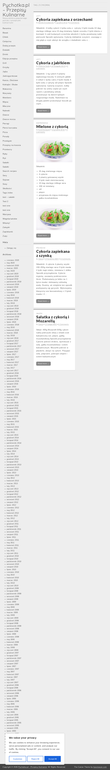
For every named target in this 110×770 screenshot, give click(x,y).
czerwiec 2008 (13, 637)
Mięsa (5, 102)
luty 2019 (11, 303)
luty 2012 (11, 518)
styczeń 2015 (12, 435)
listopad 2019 (12, 279)
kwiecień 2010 (13, 578)
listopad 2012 (12, 494)
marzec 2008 (12, 645)
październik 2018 (14, 314)
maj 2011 (10, 543)
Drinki (5, 54)
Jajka (5, 72)
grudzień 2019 (13, 276)
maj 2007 (11, 672)
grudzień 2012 (13, 492)
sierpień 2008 (12, 631)
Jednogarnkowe (10, 76)
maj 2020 (11, 263)
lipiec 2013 (11, 473)
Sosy (5, 184)
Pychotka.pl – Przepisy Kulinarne (16, 10)
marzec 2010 (12, 580)
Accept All (52, 759)
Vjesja (40, 259)
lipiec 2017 (11, 354)
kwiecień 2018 (13, 330)
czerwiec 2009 (13, 604)
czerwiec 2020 (13, 260)
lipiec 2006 (11, 699)
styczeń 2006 (12, 715)
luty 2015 (11, 432)
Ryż (4, 158)
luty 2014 (11, 454)
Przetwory (7, 149)
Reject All (35, 759)
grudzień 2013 (13, 459)
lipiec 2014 (11, 451)
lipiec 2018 (11, 322)
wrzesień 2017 (13, 349)
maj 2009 (11, 607)
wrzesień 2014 (13, 446)
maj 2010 (11, 575)
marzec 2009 (12, 612)
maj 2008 (11, 639)
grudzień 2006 (13, 685)
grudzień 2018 (13, 309)
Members (7, 98)
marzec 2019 (12, 301)
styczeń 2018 (12, 338)
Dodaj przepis (9, 46)
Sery (5, 175)
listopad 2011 (12, 526)
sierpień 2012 (12, 502)
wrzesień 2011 (13, 532)
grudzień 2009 (13, 588)
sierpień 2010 (12, 567)
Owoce (6, 115)
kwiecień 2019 (13, 298)
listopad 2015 (12, 408)
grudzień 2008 (13, 621)
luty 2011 (10, 551)
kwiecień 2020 (13, 266)
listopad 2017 (12, 344)
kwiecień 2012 (13, 513)
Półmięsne (40, 248)
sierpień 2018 (12, 319)
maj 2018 (11, 327)
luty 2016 (11, 400)
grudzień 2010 (13, 556)
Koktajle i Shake (10, 84)
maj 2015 (11, 424)
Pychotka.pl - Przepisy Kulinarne (32, 767)
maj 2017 (11, 360)
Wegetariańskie (10, 219)
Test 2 (5, 201)
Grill (5, 63)
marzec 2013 (12, 483)
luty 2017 (11, 368)
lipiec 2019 (11, 290)
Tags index (8, 193)
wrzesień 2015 (13, 414)
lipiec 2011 (11, 537)
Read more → (43, 47)
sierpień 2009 (12, 599)
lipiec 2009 (11, 602)
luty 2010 (11, 583)
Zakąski (6, 227)
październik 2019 (14, 282)
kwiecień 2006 (13, 707)
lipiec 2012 (11, 505)
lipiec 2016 (11, 387)
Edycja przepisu (10, 59)
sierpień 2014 (12, 449)
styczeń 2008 (12, 650)
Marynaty (7, 93)
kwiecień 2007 (13, 674)
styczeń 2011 (12, 553)
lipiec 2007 (11, 666)
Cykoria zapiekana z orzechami (64, 19)
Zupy (5, 236)
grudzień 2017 (13, 341)
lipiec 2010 (11, 569)
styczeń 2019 (12, 306)
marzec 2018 (12, 333)
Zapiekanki (8, 232)
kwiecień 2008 (13, 642)
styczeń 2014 (12, 457)
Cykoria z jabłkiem (53, 62)
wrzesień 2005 (13, 725)
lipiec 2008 (11, 634)
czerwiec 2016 (13, 389)
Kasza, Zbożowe (10, 80)
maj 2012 (11, 510)
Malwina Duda (44, 66)
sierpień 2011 (12, 535)
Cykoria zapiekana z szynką (53, 253)
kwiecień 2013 (13, 481)
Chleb (5, 37)
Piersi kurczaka (10, 128)
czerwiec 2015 (13, 422)
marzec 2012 (12, 516)
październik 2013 (14, 465)
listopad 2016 (12, 376)
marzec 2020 (12, 268)
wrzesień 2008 (13, 629)
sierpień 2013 (12, 470)
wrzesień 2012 (13, 500)
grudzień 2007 (13, 653)
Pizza (5, 132)
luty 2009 (11, 615)
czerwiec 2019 (13, 293)
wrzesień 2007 (13, 661)
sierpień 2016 (12, 384)
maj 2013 (11, 478)
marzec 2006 (12, 709)
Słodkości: (7, 188)
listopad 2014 (12, 440)
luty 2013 (11, 486)
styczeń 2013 (12, 489)
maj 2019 (11, 295)
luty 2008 (11, 647)
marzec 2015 (12, 430)
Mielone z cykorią (52, 126)
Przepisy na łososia (12, 145)
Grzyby (6, 67)
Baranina (7, 28)
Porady (6, 136)
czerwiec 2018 (13, 325)
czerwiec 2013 (13, 475)
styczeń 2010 (12, 586)
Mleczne (6, 106)
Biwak (5, 33)
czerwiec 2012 (13, 508)
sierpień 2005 (12, 728)
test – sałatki (9, 197)
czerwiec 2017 (13, 357)
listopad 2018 (12, 311)
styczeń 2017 (12, 371)
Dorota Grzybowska (46, 23)
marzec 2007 (12, 677)
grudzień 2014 (13, 438)
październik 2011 (14, 529)
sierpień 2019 (12, 287)
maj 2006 (11, 704)
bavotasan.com (100, 767)
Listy (38, 16)
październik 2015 (14, 411)
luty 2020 (11, 271)
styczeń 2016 (12, 403)
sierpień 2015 (12, 416)
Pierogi (6, 123)
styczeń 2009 (12, 618)
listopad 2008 (12, 623)
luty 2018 (11, 336)
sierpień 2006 (12, 696)
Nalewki (6, 111)
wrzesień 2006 (13, 693)
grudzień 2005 (13, 717)
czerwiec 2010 (13, 572)
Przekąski (7, 141)
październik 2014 (14, 443)
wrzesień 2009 (13, 596)
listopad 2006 (12, 688)
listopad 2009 (12, 591)
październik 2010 (14, 561)
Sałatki (6, 162)
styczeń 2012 (12, 521)
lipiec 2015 (11, 419)
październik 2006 (14, 690)
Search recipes (10, 171)
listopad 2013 (12, 462)
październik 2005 (14, 723)
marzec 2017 (12, 365)
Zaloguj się (11, 248)
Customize (17, 759)
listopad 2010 (12, 559)
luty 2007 (11, 680)
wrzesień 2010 (13, 564)
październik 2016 (14, 379)
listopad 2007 (12, 656)
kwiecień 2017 (13, 362)
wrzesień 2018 (13, 317)
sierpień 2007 (12, 664)
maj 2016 (11, 392)
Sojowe (6, 180)
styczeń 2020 (12, 274)
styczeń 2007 (12, 682)
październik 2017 (14, 346)
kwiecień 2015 (13, 427)
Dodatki (6, 50)
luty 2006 (11, 712)
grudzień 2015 (13, 406)
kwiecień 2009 (13, 610)
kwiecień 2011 (13, 545)
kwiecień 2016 (13, 395)
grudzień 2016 (13, 373)
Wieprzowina (42, 123)
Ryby (5, 154)
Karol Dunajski (44, 130)
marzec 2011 (12, 548)
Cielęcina (7, 41)
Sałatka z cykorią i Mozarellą (52, 319)
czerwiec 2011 (13, 540)
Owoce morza (9, 119)
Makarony (7, 89)
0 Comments (74, 23)
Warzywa (7, 214)
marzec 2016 (12, 397)
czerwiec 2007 (13, 669)
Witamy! (6, 223)
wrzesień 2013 (13, 467)
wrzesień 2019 (13, 284)
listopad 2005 (12, 720)
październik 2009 (14, 594)
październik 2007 (14, 658)
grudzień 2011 (13, 524)
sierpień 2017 (12, 352)
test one (6, 206)
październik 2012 (14, 497)
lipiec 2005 (11, 731)
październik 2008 (14, 626)
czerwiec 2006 (13, 701)
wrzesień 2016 (13, 381)
